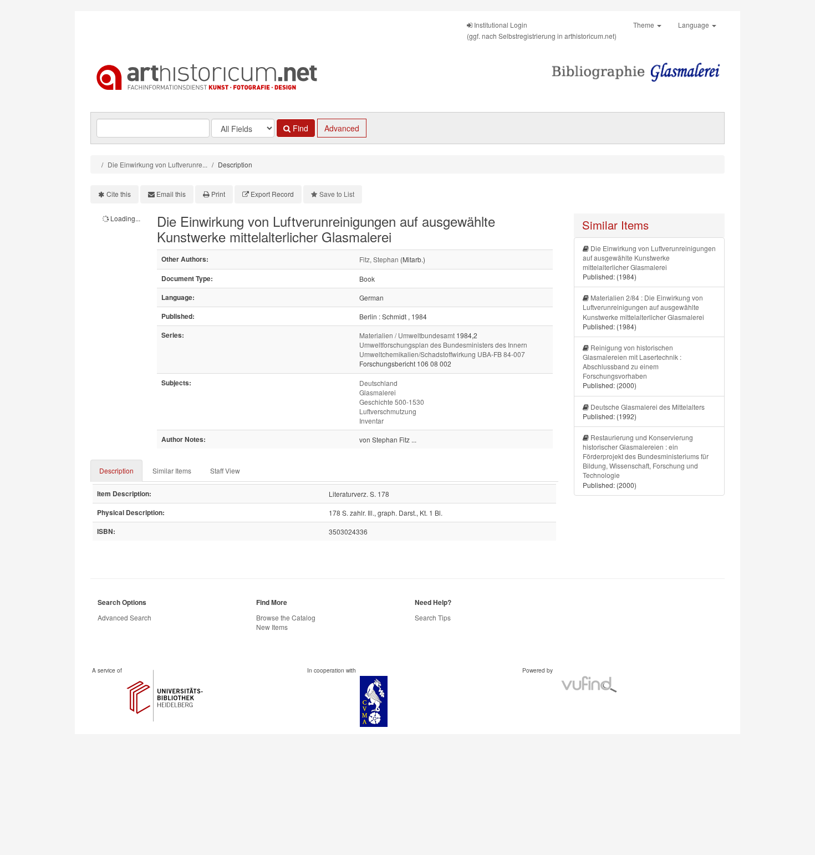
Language (694, 24)
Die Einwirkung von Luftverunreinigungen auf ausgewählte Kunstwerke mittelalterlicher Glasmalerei (649, 257)
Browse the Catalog (285, 617)
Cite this (118, 194)
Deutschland (378, 383)
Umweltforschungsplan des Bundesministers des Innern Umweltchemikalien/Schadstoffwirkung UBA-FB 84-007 (443, 349)
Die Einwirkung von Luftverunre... (157, 164)
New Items (272, 627)
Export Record (272, 194)
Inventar (371, 420)
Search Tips (433, 617)
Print (218, 194)
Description (116, 470)
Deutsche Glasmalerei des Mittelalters (647, 406)
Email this (171, 194)
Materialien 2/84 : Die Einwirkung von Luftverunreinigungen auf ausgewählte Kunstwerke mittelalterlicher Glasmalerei (643, 307)
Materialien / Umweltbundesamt (407, 335)
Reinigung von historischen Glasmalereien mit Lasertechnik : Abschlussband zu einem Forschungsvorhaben (632, 361)
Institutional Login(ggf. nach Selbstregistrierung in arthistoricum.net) (542, 30)
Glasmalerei (377, 392)
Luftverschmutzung (387, 411)
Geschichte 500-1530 (391, 401)
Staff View (225, 470)
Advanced (341, 128)
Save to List (336, 194)
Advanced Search (124, 617)
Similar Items (171, 470)
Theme (644, 24)
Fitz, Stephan (379, 259)
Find (299, 128)
